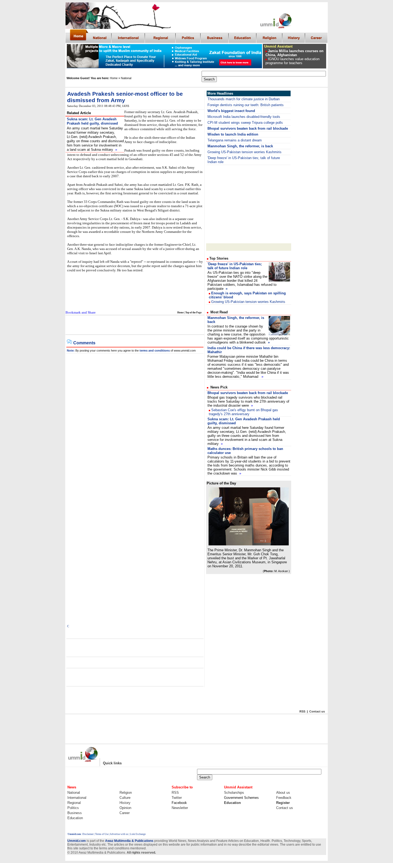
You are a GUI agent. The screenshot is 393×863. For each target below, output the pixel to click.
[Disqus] (135, 420)
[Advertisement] (134, 325)
